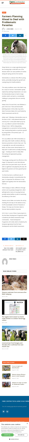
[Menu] (3, 3)
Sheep (4, 12)
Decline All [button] (21, 435)
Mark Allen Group (20, 421)
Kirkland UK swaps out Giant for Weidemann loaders (19, 383)
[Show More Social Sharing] (25, 35)
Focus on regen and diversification (17, 367)
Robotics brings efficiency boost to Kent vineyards (18, 375)
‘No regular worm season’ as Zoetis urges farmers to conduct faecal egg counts (13, 318)
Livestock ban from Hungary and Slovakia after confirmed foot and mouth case (12, 344)
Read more (19, 432)
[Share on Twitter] (5, 35)
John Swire (10, 29)
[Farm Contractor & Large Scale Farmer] (17, 2)
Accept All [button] (7, 435)
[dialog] (14, 432)
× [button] (27, 423)
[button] (14, 439)
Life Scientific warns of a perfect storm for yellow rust (21, 249)
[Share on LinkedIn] (20, 35)
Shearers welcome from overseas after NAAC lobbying (14, 293)
